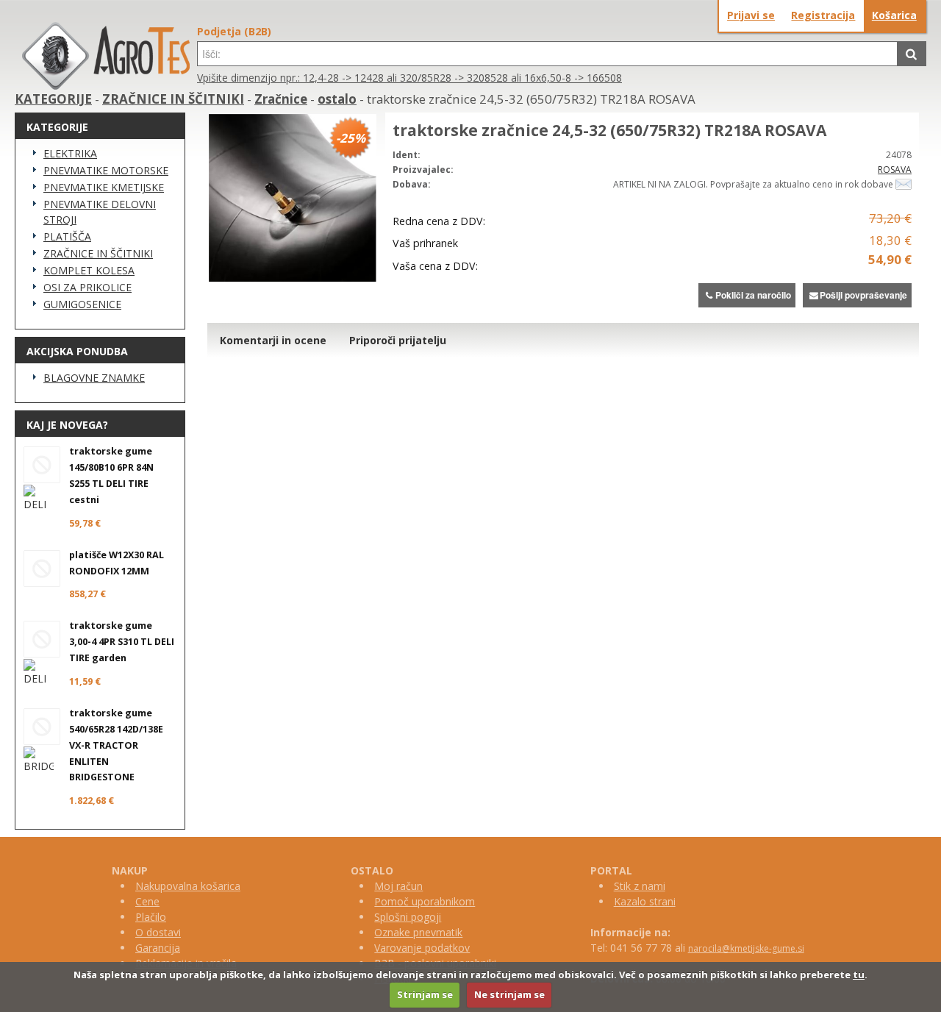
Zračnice (280, 99)
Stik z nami (639, 886)
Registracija (823, 15)
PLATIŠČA (67, 236)
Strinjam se (425, 994)
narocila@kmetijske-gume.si (746, 948)
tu (859, 974)
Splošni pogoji (407, 917)
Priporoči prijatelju (397, 340)
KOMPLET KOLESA (89, 270)
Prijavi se (751, 15)
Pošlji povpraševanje (863, 295)
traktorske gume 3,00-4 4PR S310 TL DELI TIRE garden (121, 641)
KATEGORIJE (53, 99)
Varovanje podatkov (422, 948)
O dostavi (158, 932)
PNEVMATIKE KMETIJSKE (103, 187)
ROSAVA (895, 169)
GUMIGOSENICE (82, 304)
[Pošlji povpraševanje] (903, 184)
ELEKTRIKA (70, 153)
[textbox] (547, 53)
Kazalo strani (645, 901)
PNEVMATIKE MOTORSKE (105, 170)
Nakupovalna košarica (187, 886)
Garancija (157, 948)
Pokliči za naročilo (753, 295)
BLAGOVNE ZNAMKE (94, 378)
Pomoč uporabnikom (424, 901)
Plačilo (150, 917)
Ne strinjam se (509, 994)
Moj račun (398, 886)
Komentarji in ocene (273, 340)
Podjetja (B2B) (234, 31)
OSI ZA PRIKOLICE (87, 287)
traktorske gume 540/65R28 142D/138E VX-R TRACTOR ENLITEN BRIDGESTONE (116, 745)
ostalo (337, 99)
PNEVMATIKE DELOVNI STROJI (99, 212)
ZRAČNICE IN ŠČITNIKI (173, 99)
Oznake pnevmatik (418, 932)
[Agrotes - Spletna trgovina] (106, 86)
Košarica (894, 15)
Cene (147, 901)
